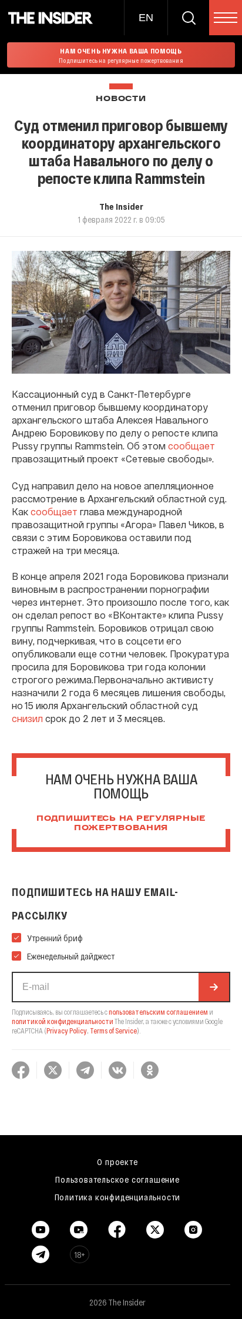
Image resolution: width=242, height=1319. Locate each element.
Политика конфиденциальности (118, 1197)
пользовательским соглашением (158, 1012)
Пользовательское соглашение (117, 1179)
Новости (121, 99)
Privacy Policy (66, 1030)
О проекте (117, 1161)
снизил (27, 718)
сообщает (191, 445)
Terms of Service (113, 1030)
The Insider (121, 206)
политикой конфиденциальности (62, 1021)
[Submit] (214, 987)
